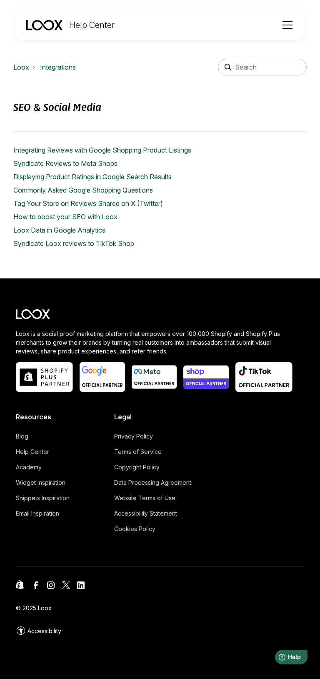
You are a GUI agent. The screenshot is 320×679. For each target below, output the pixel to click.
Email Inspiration (37, 513)
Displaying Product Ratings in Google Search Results (92, 177)
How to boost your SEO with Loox (65, 217)
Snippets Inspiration (43, 497)
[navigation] (70, 25)
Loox (21, 67)
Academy (29, 467)
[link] (38, 631)
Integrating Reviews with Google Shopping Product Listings (102, 150)
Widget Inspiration (40, 482)
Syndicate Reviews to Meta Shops (65, 163)
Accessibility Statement (145, 513)
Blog (22, 436)
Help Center (32, 451)
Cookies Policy (134, 528)
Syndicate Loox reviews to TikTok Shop (73, 243)
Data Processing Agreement (152, 482)
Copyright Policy (137, 467)
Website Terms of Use (144, 497)
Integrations (58, 67)
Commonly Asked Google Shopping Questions (83, 190)
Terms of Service (138, 451)
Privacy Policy (133, 436)
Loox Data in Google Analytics (59, 230)
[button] (286, 25)
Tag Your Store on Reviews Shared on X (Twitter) (88, 203)
